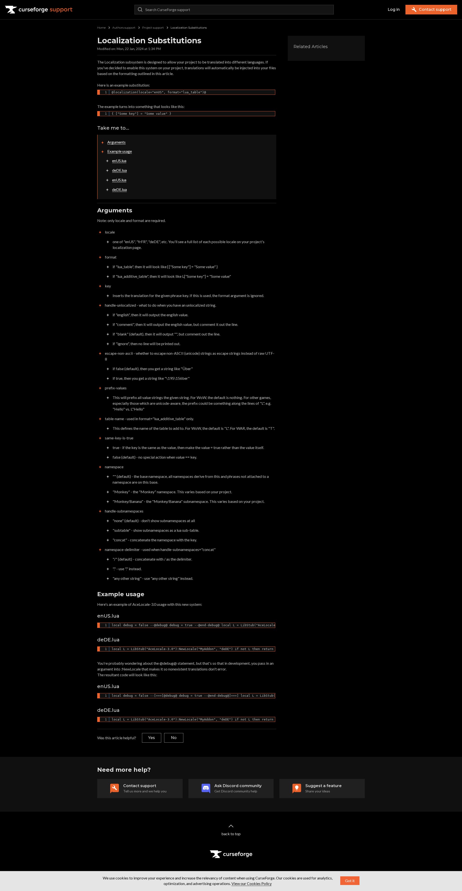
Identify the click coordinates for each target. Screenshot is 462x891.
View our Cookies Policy (251, 883)
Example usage (119, 151)
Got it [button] (350, 880)
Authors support (123, 27)
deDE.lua (119, 170)
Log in (394, 9)
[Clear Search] (329, 10)
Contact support (435, 9)
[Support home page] (39, 10)
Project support (153, 27)
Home (101, 27)
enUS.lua (119, 160)
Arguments (116, 142)
